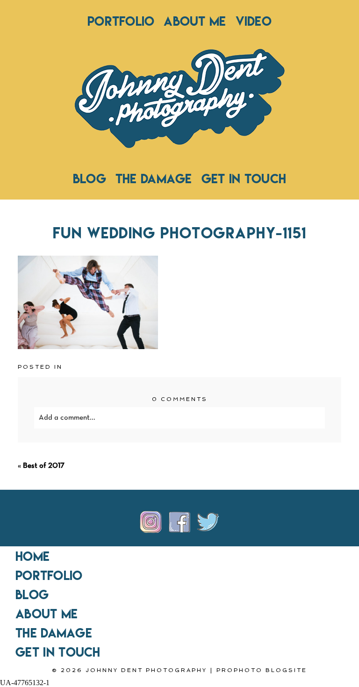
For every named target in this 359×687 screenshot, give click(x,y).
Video (254, 21)
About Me (195, 21)
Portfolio (120, 21)
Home (32, 556)
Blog (89, 178)
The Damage (153, 178)
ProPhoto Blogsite (261, 670)
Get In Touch (244, 178)
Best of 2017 (44, 466)
